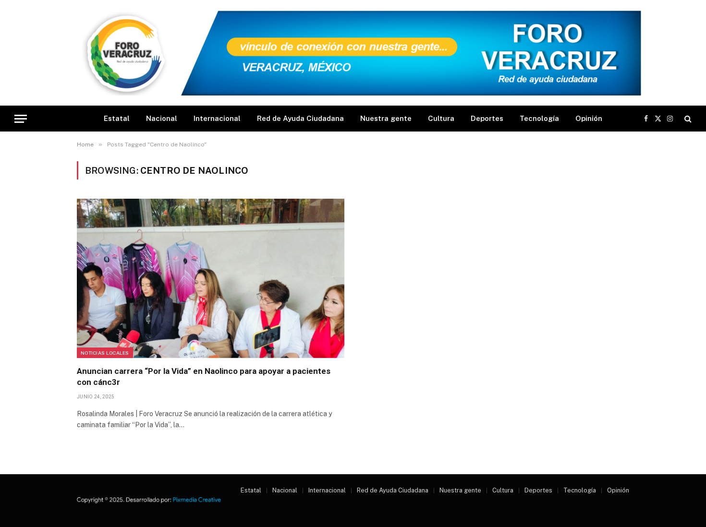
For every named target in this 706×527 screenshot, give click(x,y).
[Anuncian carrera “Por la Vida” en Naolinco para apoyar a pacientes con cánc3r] (210, 278)
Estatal (117, 118)
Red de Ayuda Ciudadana (300, 118)
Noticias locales (105, 353)
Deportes (487, 118)
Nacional (161, 118)
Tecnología (539, 118)
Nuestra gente (386, 118)
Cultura (441, 118)
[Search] (687, 119)
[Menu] (20, 119)
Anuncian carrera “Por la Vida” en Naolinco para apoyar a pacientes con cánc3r (203, 376)
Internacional (217, 118)
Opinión (588, 118)
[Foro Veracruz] (353, 53)
